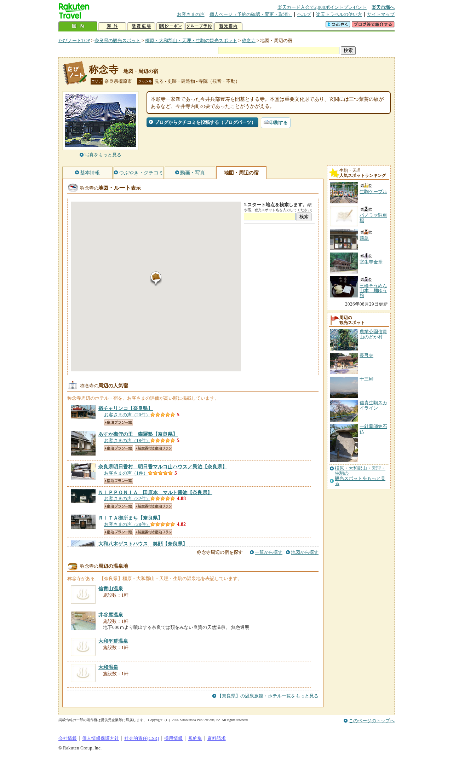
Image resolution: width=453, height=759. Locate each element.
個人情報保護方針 (100, 738)
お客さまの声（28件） (127, 524)
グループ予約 (199, 26)
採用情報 (173, 738)
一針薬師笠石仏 (373, 429)
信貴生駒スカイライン (373, 405)
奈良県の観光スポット (117, 40)
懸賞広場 (141, 26)
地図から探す (305, 552)
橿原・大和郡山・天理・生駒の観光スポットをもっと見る (360, 476)
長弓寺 (366, 355)
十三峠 (366, 379)
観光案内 (228, 26)
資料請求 (216, 738)
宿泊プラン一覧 (118, 422)
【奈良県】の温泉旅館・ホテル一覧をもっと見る (268, 696)
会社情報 (67, 738)
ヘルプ (304, 14)
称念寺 (249, 40)
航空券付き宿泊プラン (153, 448)
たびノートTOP (74, 40)
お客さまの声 (191, 14)
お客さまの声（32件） (127, 498)
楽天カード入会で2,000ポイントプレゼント (322, 7)
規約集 (195, 738)
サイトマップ (381, 14)
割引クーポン (170, 26)
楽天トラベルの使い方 (339, 14)
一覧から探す (268, 552)
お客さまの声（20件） (127, 414)
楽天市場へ (383, 7)
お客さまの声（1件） (126, 473)
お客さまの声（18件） (127, 440)
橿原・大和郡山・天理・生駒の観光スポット (191, 40)
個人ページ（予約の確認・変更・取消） (251, 14)
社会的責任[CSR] (141, 738)
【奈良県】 (125, 408)
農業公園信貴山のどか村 (373, 334)
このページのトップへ (372, 720)
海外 (112, 26)
